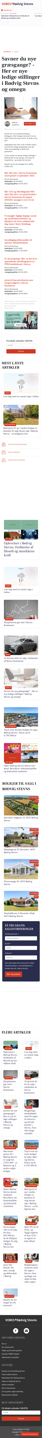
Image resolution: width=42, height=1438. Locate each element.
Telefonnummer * (12, 934)
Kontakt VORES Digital (10, 1354)
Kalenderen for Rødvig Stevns (13, 1378)
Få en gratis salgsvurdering (12, 1391)
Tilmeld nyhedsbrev (30, 1434)
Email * (8, 943)
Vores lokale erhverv (10, 1374)
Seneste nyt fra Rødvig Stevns (13, 1371)
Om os (4, 1344)
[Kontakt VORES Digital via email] (26, 1331)
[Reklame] (21, 320)
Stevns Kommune (8, 1388)
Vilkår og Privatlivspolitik (12, 1350)
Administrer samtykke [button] (10, 1357)
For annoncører (8, 1347)
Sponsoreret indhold (10, 1395)
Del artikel (28, 124)
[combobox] (6, 957)
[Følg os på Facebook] (15, 1331)
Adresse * (8, 953)
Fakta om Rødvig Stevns (11, 1381)
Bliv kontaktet (13, 974)
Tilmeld (21, 351)
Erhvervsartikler (8, 1385)
